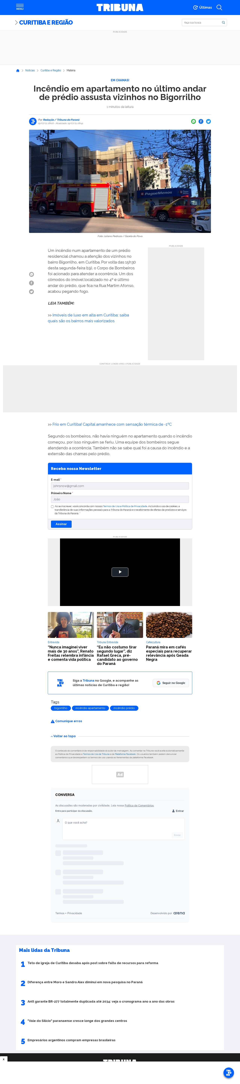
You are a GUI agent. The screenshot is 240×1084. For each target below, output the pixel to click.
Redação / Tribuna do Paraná (61, 119)
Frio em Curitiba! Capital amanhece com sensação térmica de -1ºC (112, 424)
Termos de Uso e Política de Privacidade (125, 506)
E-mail (56, 479)
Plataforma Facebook (125, 754)
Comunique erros (68, 721)
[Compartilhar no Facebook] (201, 121)
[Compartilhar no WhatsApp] (193, 121)
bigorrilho (60, 708)
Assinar (61, 524)
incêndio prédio (124, 708)
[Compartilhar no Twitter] (208, 121)
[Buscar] (223, 22)
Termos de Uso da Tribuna (96, 754)
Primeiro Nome (62, 493)
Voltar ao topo (64, 736)
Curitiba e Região (46, 22)
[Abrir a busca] (219, 7)
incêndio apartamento (90, 708)
